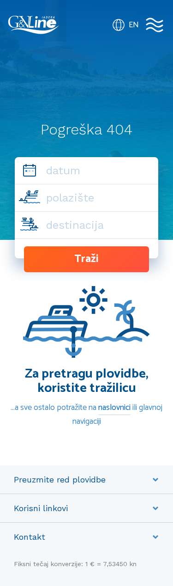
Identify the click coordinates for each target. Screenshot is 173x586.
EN (134, 25)
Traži (86, 259)
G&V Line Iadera (33, 25)
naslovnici (114, 408)
